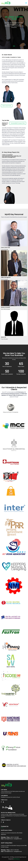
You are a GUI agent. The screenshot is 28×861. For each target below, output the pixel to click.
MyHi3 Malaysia (16, 858)
